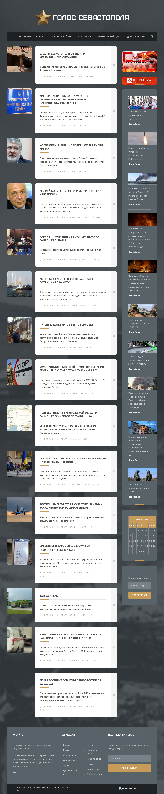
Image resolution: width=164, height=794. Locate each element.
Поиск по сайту (94, 763)
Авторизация (137, 36)
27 (130, 551)
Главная (26, 36)
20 (42, 710)
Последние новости (92, 752)
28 (134, 551)
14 (134, 541)
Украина (73, 259)
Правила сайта (94, 758)
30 (142, 551)
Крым (72, 126)
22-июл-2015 (47, 76)
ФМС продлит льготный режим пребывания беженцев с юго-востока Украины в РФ (72, 368)
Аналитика (75, 217)
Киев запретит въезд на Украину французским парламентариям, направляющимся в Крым (64, 99)
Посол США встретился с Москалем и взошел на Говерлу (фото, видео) (73, 460)
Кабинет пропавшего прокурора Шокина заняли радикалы (69, 238)
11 (99, 217)
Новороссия (76, 347)
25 (150, 546)
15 (138, 541)
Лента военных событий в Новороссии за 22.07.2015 (70, 682)
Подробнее (134, 124)
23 (142, 546)
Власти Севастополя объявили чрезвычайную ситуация (62, 55)
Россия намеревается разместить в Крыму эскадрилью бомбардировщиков (71, 506)
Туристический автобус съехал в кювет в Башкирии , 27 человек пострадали (70, 636)
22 (138, 546)
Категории (83, 36)
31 (146, 551)
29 (138, 551)
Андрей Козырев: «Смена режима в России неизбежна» (70, 192)
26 (154, 546)
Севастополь (76, 76)
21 (134, 546)
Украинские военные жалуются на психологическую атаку (65, 548)
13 (42, 576)
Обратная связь (94, 774)
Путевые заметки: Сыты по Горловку (66, 324)
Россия (73, 305)
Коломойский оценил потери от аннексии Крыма (71, 146)
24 (146, 546)
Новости (41, 36)
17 (146, 541)
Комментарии (93, 769)
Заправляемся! (50, 595)
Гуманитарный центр (109, 36)
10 (146, 535)
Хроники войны (61, 36)
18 (150, 541)
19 (154, 541)
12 (154, 535)
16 (142, 541)
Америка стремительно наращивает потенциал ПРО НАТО (66, 280)
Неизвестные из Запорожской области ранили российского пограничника (68, 414)
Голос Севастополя (54, 787)
